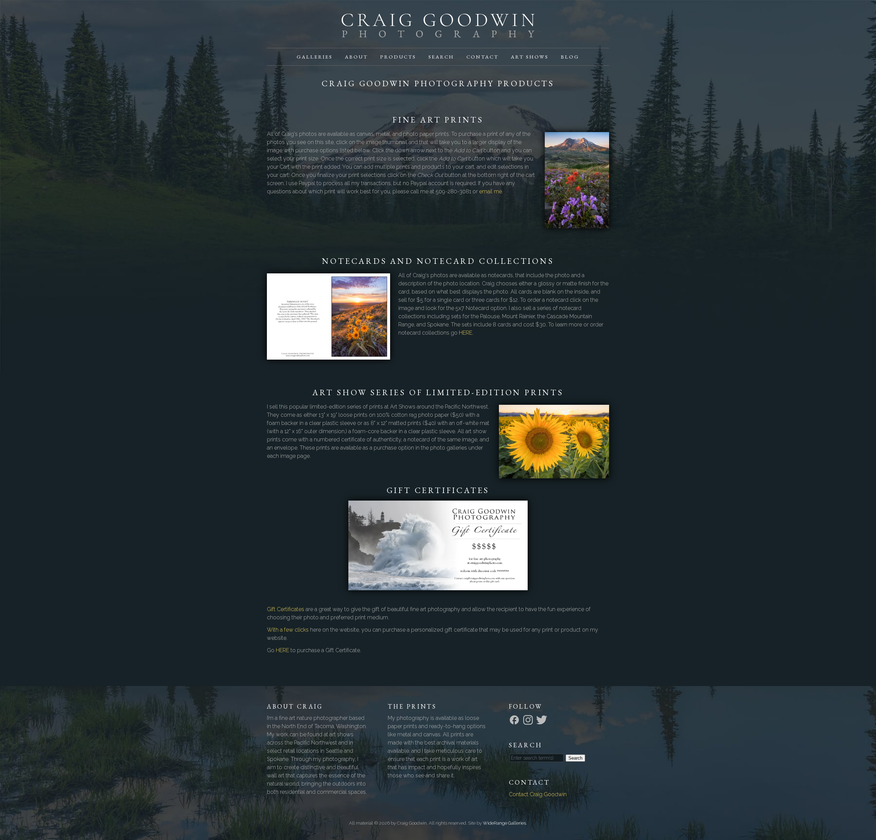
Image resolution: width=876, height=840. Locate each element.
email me (490, 191)
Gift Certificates (285, 609)
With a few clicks (288, 629)
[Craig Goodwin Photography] (438, 33)
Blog (570, 56)
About (356, 56)
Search (441, 56)
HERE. (466, 332)
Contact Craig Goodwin (538, 794)
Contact (482, 56)
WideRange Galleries (504, 823)
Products (398, 56)
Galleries (315, 56)
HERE (282, 650)
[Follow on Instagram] (529, 719)
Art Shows (530, 56)
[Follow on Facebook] (515, 719)
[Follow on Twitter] (542, 719)
